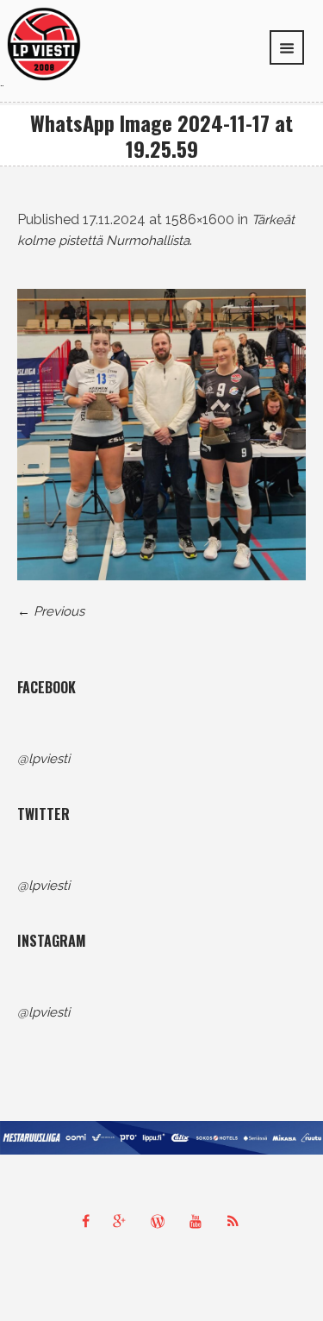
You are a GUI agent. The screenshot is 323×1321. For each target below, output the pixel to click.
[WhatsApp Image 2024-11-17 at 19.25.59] (161, 434)
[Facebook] (86, 1221)
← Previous (50, 611)
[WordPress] (162, 1221)
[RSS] (238, 1221)
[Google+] (124, 1221)
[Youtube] (200, 1221)
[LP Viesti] (44, 43)
